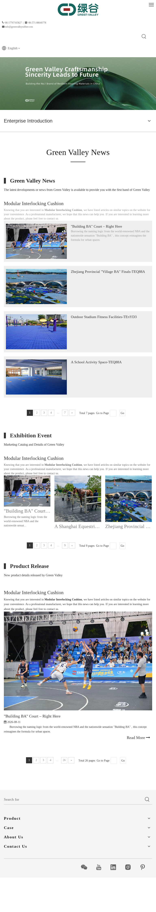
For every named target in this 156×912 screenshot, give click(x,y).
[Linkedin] (115, 867)
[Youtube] (100, 867)
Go (122, 413)
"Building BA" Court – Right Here (96, 226)
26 (64, 760)
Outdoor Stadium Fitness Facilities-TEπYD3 (104, 317)
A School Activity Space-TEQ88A (96, 362)
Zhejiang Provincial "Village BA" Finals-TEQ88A (108, 272)
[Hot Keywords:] (144, 36)
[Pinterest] (144, 867)
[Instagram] (130, 867)
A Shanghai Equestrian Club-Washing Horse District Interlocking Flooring (77, 526)
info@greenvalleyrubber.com (19, 26)
